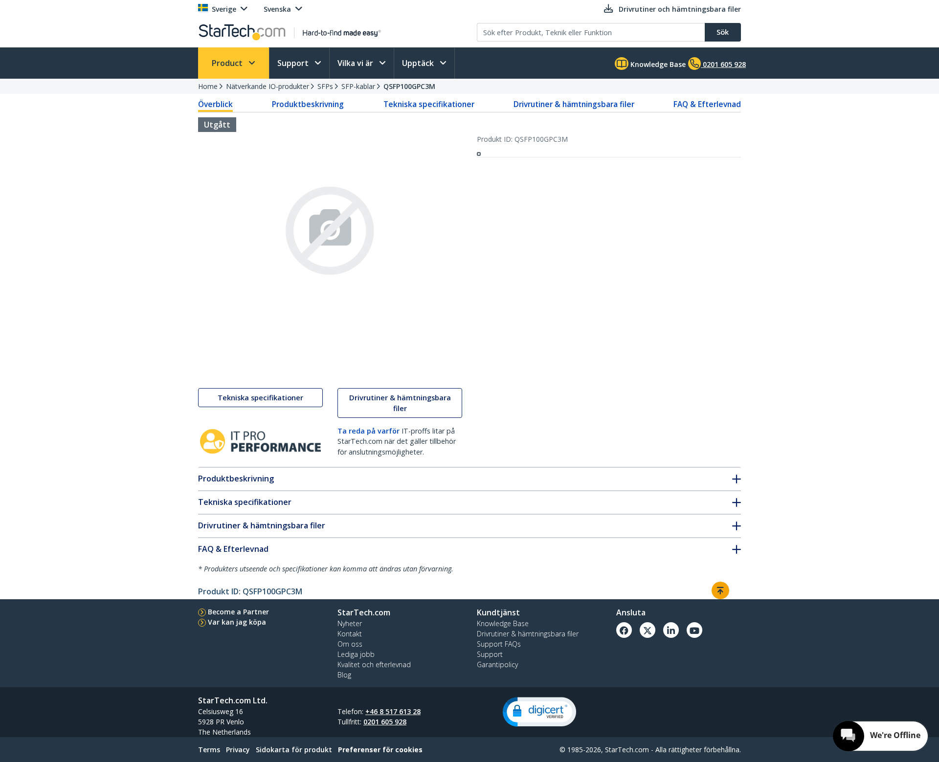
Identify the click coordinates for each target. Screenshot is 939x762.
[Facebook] (624, 630)
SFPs (325, 86)
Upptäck (419, 63)
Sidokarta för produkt (294, 749)
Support (294, 63)
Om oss (349, 644)
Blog (344, 674)
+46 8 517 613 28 (393, 711)
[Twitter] (647, 630)
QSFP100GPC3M (409, 86)
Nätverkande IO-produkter (267, 86)
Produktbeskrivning (308, 104)
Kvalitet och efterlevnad (374, 664)
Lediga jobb (356, 654)
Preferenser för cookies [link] (380, 749)
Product (228, 63)
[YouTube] (694, 630)
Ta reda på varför (368, 430)
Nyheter (349, 623)
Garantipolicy (497, 664)
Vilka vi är (356, 63)
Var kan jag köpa (237, 622)
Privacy (238, 749)
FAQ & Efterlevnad (707, 104)
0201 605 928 (384, 721)
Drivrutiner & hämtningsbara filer (574, 104)
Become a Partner (238, 611)
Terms (209, 749)
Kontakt (349, 633)
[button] (539, 712)
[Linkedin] (671, 630)
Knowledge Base (657, 64)
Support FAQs (499, 644)
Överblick (215, 104)
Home (208, 86)
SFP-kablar (358, 86)
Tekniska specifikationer (428, 104)
